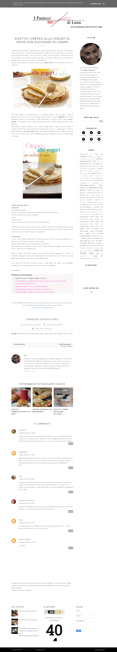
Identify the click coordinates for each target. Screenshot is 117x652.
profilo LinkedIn (53, 368)
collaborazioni (84, 166)
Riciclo (95, 236)
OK (103, 4)
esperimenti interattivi (86, 180)
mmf (101, 202)
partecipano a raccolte (91, 207)
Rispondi (71, 443)
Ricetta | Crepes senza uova (28, 620)
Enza (21, 520)
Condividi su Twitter (54, 324)
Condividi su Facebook (31, 324)
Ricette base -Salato (55, 334)
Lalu (21, 476)
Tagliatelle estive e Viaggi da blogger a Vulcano (30, 278)
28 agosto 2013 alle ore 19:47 (27, 542)
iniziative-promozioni (94, 192)
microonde (83, 202)
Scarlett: (23, 430)
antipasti (83, 156)
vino (91, 258)
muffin (84, 204)
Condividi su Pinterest (43, 328)
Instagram (99, 135)
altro (96, 154)
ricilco (101, 236)
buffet (98, 164)
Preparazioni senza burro (89, 216)
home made (31, 334)
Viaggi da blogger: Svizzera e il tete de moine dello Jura (33, 289)
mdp (81, 200)
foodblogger (83, 183)
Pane (101, 204)
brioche (90, 164)
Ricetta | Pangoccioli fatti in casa (20, 411)
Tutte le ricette (68, 334)
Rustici (97, 238)
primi (82, 228)
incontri (82, 192)
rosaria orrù (24, 539)
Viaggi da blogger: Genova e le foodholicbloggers (31, 286)
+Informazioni (95, 4)
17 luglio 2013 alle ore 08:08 (27, 433)
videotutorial (83, 258)
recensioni (95, 229)
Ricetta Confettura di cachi (28, 611)
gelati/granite (95, 183)
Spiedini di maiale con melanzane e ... (42, 410)
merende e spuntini (93, 200)
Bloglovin (91, 142)
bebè (99, 161)
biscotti (82, 164)
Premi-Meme (96, 214)
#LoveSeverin (84, 154)
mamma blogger (95, 195)
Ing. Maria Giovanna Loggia (28, 649)
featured (23, 334)
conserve (93, 166)
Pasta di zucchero (85, 209)
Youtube (99, 142)
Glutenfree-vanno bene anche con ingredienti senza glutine (91, 187)
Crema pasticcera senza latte (92, 171)
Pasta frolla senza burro (94, 212)
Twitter (91, 135)
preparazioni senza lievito (89, 224)
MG (25, 355)
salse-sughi (83, 241)
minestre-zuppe (93, 202)
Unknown (23, 452)
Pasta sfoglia (84, 214)
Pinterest (83, 142)
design (88, 173)
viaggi (95, 256)
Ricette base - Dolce (41, 334)
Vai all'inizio (99, 650)
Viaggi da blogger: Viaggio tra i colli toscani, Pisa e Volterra (34, 292)
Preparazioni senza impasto (89, 219)
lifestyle (82, 195)
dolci (18, 334)
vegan (97, 253)
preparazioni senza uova (89, 226)
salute (92, 241)
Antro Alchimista (26, 500)
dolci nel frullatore (85, 178)
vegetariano (83, 256)
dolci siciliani (97, 178)
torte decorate (95, 245)
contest (100, 168)
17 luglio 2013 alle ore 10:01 (27, 479)
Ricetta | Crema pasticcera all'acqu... (61, 411)
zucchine (96, 258)
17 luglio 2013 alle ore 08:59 (27, 455)
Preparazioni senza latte (89, 221)
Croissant (82, 173)
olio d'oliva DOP (93, 204)
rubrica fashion (87, 238)
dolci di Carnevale (96, 175)
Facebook (83, 135)
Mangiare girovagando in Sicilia (90, 197)
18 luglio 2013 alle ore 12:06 (27, 503)
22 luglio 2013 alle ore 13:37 (27, 522)
